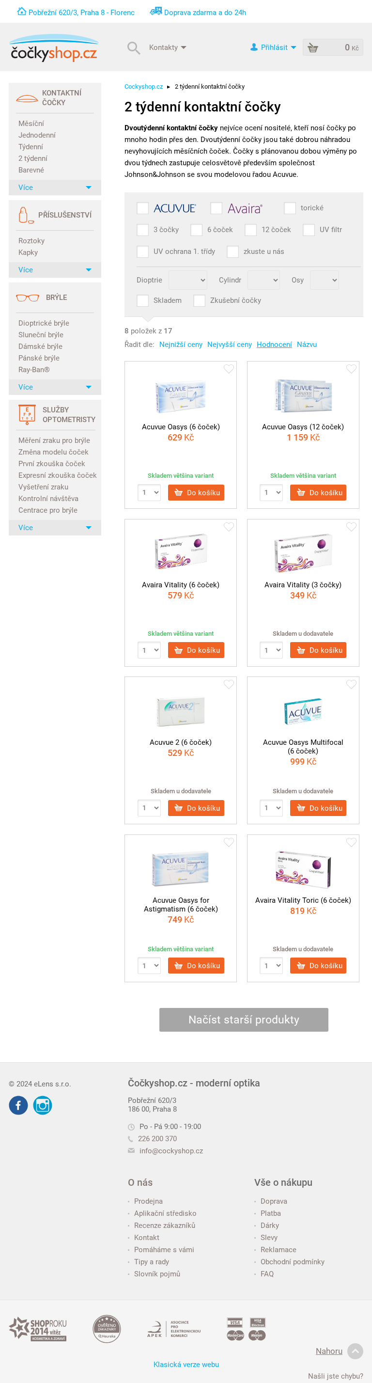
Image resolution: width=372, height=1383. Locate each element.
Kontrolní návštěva (48, 498)
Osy (298, 280)
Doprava (274, 1201)
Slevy (269, 1237)
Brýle (56, 297)
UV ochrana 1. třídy (184, 251)
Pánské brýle (39, 358)
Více (25, 187)
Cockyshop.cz (143, 86)
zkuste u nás (264, 251)
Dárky (270, 1225)
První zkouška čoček (51, 463)
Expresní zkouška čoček (56, 475)
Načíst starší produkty (243, 1019)
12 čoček (276, 229)
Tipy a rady (151, 1261)
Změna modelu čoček (53, 452)
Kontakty (164, 47)
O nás (140, 1182)
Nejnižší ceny (180, 344)
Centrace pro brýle (48, 510)
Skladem (168, 300)
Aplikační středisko (165, 1213)
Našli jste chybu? (335, 1376)
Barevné (31, 170)
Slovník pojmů (157, 1274)
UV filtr (331, 229)
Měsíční (31, 123)
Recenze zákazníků (164, 1225)
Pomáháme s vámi (164, 1249)
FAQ (267, 1274)
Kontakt (146, 1237)
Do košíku (202, 492)
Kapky (28, 252)
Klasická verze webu (186, 1364)
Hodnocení (274, 344)
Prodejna (148, 1201)
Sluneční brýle (40, 334)
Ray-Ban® (34, 369)
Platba (271, 1213)
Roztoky (31, 240)
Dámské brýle (40, 346)
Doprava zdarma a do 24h (205, 12)
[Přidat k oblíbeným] (229, 369)
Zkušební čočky (235, 300)
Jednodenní (37, 135)
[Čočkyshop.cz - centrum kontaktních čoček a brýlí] (54, 48)
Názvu (307, 344)
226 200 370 (157, 1138)
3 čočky (166, 229)
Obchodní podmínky (293, 1261)
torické (312, 208)
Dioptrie (149, 280)
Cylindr (230, 280)
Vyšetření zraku (43, 487)
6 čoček (220, 229)
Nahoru (329, 1351)
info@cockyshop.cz (171, 1151)
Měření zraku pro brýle (54, 440)
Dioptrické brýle (43, 323)
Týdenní (30, 146)
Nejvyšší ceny (229, 344)
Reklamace (278, 1249)
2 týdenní (32, 158)
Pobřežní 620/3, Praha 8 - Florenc (82, 12)
